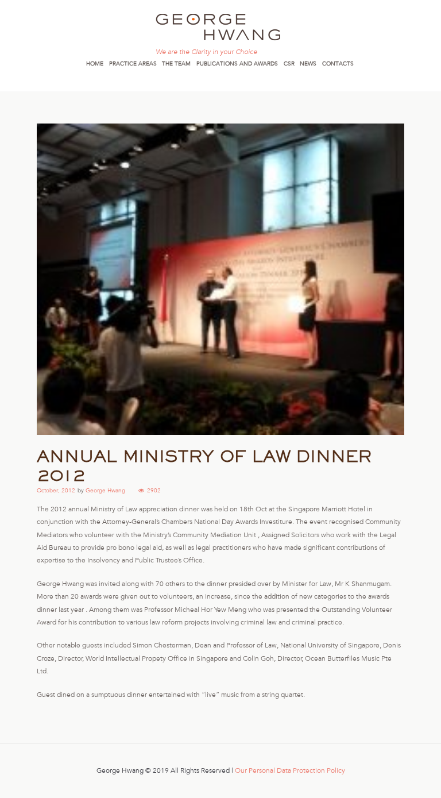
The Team (176, 63)
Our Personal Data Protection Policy (290, 770)
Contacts (338, 63)
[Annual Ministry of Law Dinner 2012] (220, 279)
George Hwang (105, 490)
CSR (289, 63)
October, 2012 (56, 490)
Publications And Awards (237, 63)
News (308, 63)
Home (94, 63)
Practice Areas (133, 63)
